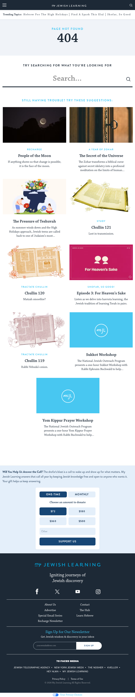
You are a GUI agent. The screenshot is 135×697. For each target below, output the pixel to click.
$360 (53, 521)
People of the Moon (34, 156)
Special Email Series (50, 615)
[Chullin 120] (34, 262)
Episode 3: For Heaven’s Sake (101, 293)
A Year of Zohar (101, 149)
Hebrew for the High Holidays (45, 14)
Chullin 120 (34, 293)
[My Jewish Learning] (67, 567)
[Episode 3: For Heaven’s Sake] (101, 262)
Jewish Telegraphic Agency (32, 667)
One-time (53, 494)
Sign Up (89, 645)
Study (101, 221)
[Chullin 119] (34, 330)
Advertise (50, 610)
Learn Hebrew (84, 615)
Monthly (82, 494)
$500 (82, 521)
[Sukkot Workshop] (101, 330)
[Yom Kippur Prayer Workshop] (68, 395)
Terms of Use (77, 679)
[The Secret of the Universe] (101, 125)
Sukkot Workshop (101, 355)
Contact (85, 604)
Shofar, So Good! (101, 286)
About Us (50, 604)
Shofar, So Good (119, 14)
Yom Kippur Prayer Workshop (67, 420)
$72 (53, 511)
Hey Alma (52, 671)
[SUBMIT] (128, 80)
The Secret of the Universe (101, 156)
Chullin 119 (34, 361)
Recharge (34, 149)
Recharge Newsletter (50, 621)
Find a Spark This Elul (87, 14)
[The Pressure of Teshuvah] (34, 197)
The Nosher (95, 667)
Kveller (112, 667)
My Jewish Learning (75, 671)
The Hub (85, 610)
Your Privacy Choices (71, 694)
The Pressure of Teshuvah (34, 221)
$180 (82, 511)
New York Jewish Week (69, 667)
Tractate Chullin (34, 286)
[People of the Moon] (34, 125)
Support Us (67, 541)
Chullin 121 (101, 227)
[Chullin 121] (101, 197)
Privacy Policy (58, 679)
